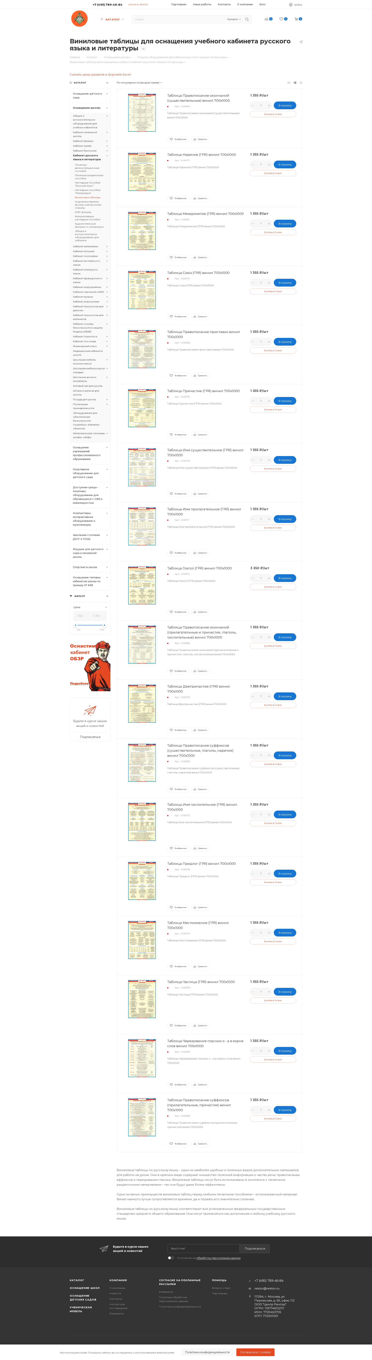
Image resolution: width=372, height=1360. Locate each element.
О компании (117, 1287)
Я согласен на (209, 1257)
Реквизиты (116, 1313)
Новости (115, 1293)
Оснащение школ (85, 1287)
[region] (186, 1352)
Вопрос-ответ (221, 1287)
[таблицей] (301, 82)
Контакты (115, 1298)
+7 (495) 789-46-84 (107, 4)
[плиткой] (289, 82)
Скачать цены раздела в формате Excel (100, 74)
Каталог (77, 1280)
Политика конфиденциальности (208, 1352)
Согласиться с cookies (255, 1352)
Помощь (219, 1280)
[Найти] (247, 19)
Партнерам (219, 1293)
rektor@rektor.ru (266, 1288)
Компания (118, 1280)
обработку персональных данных (218, 1257)
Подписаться (255, 1248)
